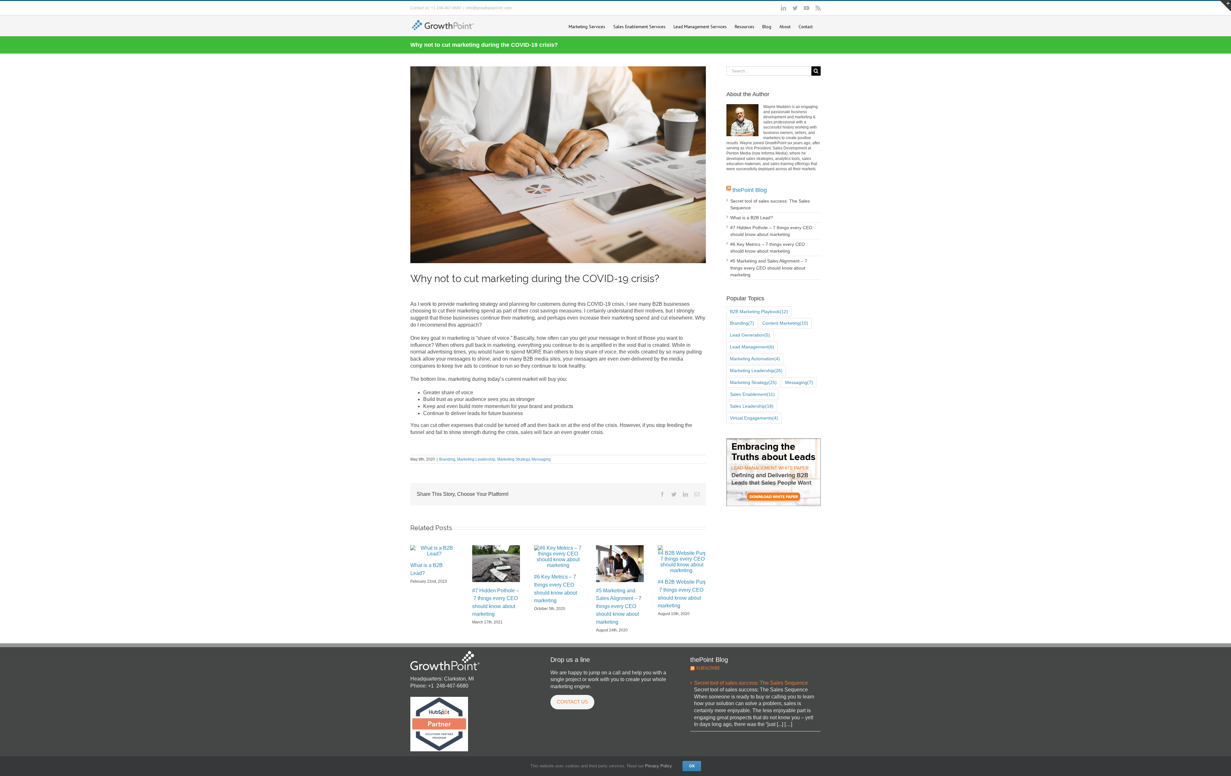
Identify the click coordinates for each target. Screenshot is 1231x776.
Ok (692, 766)
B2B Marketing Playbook (759, 311)
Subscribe (708, 668)
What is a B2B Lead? (751, 217)
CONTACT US (572, 702)
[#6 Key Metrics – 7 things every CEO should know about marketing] (558, 556)
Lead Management (752, 346)
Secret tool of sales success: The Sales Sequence (751, 683)
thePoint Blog (750, 190)
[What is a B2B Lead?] (434, 551)
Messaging (541, 459)
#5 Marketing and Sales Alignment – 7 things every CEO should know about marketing (618, 606)
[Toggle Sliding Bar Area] (1225, 6)
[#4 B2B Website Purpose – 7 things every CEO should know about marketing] (682, 559)
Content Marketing (785, 323)
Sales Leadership (752, 406)
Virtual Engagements (754, 418)
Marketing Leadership (476, 459)
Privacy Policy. (659, 765)
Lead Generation (750, 335)
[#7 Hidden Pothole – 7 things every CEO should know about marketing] (496, 563)
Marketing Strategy (513, 459)
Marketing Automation (755, 358)
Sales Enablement (752, 394)
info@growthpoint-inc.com (489, 8)
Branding (447, 459)
